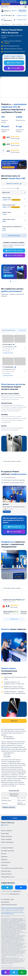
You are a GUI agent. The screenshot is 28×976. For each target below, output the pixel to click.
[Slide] (10, 281)
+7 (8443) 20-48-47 (21, 20)
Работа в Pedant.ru (6, 874)
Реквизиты (4, 856)
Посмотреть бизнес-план (8, 167)
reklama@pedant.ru (14, 894)
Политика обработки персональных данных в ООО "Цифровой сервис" (12, 913)
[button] (14, 188)
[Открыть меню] (25, 7)
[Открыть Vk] (21, 887)
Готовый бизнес (5, 862)
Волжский (5, 6)
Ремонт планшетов (6, 836)
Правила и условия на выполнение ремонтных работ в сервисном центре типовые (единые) (13, 908)
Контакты (4, 853)
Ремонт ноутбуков (6, 839)
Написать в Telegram (15, 62)
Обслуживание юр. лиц (7, 877)
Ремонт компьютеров (7, 842)
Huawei (25, 24)
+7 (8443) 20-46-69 (21, 15)
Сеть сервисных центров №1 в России (12, 868)
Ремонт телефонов (17, 24)
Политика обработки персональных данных (12, 910)
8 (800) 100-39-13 (8, 883)
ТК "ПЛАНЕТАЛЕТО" (7, 19)
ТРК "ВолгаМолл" (7, 15)
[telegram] (14, 972)
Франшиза (4, 859)
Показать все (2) (22, 330)
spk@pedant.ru (17, 891)
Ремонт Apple (5, 833)
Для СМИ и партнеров (7, 851)
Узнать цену (22, 10)
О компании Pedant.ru (7, 848)
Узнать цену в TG (15, 527)
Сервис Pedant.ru (5, 24)
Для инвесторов (6, 871)
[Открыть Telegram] (7, 887)
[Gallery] (14, 564)
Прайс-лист (4, 865)
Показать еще (14, 619)
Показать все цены (14, 235)
